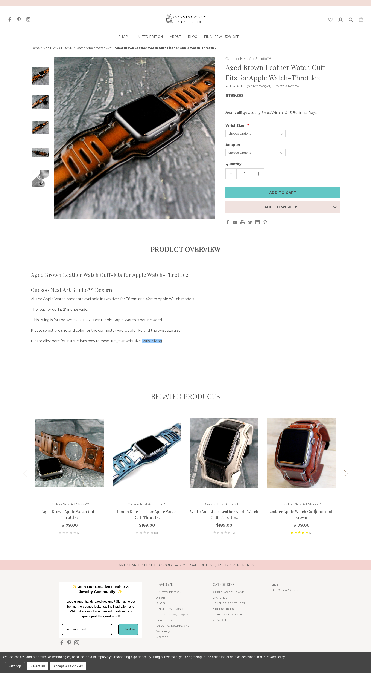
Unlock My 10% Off (185, 382)
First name (135, 328)
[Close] (245, 279)
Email (132, 354)
